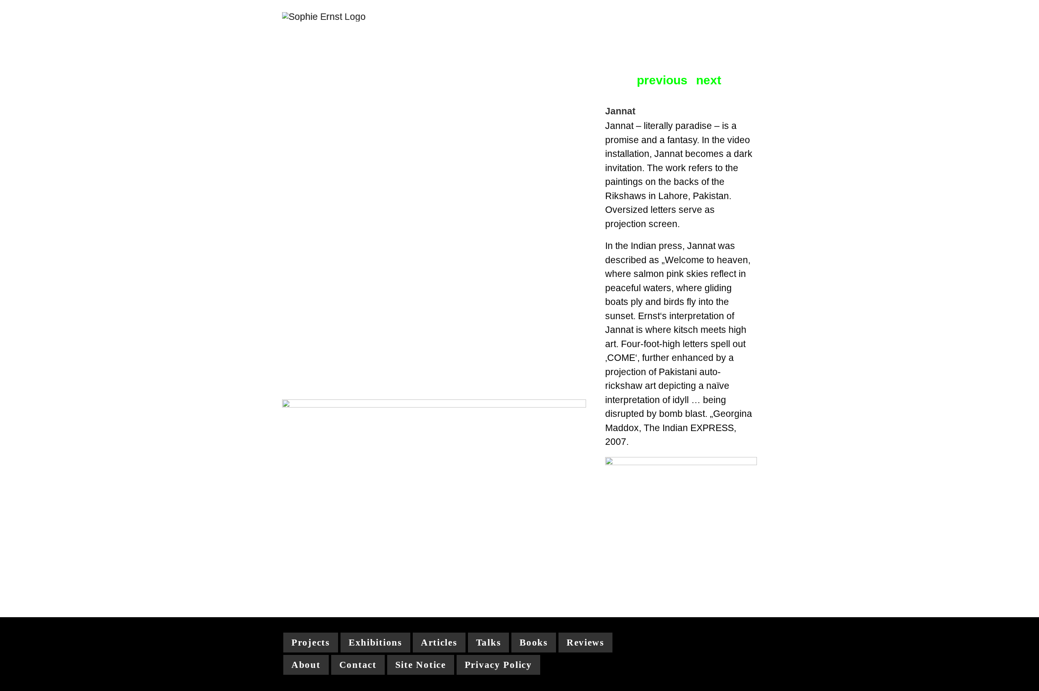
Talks (488, 642)
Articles (439, 642)
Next (708, 80)
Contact (358, 665)
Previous (662, 80)
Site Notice (420, 665)
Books (534, 642)
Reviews (585, 642)
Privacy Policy (498, 665)
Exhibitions (375, 642)
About (306, 665)
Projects (310, 642)
